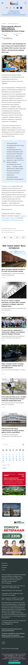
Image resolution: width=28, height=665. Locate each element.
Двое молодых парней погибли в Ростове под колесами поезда (13, 270)
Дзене (12, 218)
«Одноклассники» (17, 220)
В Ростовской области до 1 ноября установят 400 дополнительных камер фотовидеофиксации (14, 398)
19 (9, 458)
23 (23, 458)
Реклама (4, 567)
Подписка (5, 565)
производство (6, 230)
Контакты (4, 563)
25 (6, 460)
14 (16, 456)
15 (19, 456)
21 (16, 458)
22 (20, 458)
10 (3, 456)
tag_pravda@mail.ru (14, 13)
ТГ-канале (22, 216)
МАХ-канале (6, 218)
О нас (3, 569)
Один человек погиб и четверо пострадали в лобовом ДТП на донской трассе (13, 365)
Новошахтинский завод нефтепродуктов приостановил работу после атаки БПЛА (13, 430)
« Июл (4, 468)
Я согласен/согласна (14, 662)
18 (6, 458)
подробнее (10, 655)
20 (13, 458)
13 (13, 456)
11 (6, 456)
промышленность (18, 230)
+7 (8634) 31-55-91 (14, 11)
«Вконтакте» (5, 220)
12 (9, 456)
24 (3, 460)
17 (3, 458)
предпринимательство (9, 228)
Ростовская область (8, 232)
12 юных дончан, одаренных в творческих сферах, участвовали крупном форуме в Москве (13, 332)
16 (23, 456)
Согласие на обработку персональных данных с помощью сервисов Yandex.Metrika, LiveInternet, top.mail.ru (13, 635)
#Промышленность (9, 68)
